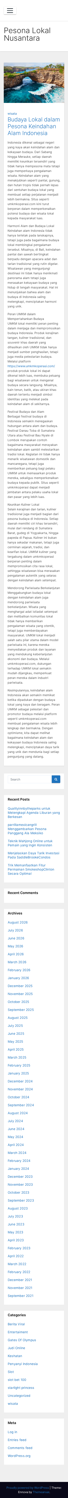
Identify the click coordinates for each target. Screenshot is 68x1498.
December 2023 (20, 1176)
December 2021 (20, 1280)
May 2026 (15, 946)
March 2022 (17, 1264)
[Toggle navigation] (10, 10)
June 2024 (16, 1129)
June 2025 (16, 1033)
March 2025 (17, 1057)
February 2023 (19, 1248)
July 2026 (15, 930)
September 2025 (21, 1010)
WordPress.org (19, 1456)
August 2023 (18, 1208)
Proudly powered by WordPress (28, 1487)
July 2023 (15, 1216)
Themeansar (41, 1492)
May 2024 (15, 1137)
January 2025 (18, 1073)
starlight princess (21, 1388)
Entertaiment (18, 1332)
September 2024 (21, 1105)
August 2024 (18, 1113)
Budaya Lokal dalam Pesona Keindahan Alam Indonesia (34, 126)
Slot (11, 1372)
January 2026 (18, 978)
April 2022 (16, 1256)
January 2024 (18, 1169)
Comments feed (20, 1448)
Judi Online (16, 1348)
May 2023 (15, 1232)
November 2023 (20, 1184)
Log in (12, 1432)
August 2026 (18, 922)
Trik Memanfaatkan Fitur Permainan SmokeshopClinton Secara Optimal (31, 869)
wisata (12, 113)
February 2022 (19, 1272)
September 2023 (21, 1200)
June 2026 (16, 938)
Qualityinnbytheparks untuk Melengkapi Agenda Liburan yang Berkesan (34, 813)
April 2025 (16, 1049)
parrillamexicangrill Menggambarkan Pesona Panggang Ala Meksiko (27, 829)
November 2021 (20, 1288)
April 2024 (16, 1145)
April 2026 (16, 954)
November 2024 (20, 1089)
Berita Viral (16, 1324)
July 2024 (15, 1121)
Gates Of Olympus (22, 1340)
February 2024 (19, 1161)
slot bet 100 (17, 1380)
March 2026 (17, 962)
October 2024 (18, 1097)
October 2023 (18, 1192)
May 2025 (15, 1041)
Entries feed (17, 1440)
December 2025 (20, 986)
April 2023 (16, 1240)
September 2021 (20, 1296)
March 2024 (17, 1153)
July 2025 (15, 1026)
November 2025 (20, 994)
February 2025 (19, 1065)
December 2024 (20, 1081)
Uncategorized (19, 1396)
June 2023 (16, 1224)
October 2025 (18, 1002)
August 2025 (18, 1018)
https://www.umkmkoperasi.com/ (31, 366)
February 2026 (19, 970)
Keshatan (15, 1356)
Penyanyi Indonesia (23, 1364)
